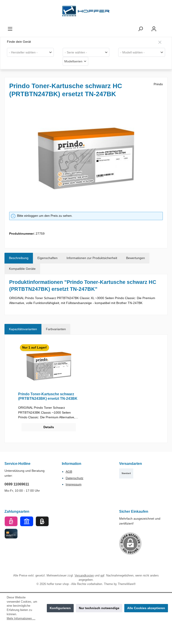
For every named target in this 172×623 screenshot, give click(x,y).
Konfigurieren (60, 608)
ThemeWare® (127, 584)
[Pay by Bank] (26, 521)
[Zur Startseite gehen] (86, 12)
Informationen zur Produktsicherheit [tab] (92, 258)
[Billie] (42, 521)
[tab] (18, 258)
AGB (69, 471)
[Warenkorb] (165, 27)
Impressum (74, 484)
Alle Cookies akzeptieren (146, 608)
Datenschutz (74, 478)
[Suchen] (140, 29)
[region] (86, 158)
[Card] (11, 534)
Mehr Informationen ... (21, 618)
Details (48, 427)
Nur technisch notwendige (99, 608)
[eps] (11, 521)
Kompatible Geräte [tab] (22, 268)
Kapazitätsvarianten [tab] (23, 329)
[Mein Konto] (153, 29)
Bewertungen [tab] (135, 258)
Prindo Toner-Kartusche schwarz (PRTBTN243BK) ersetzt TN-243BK (47, 396)
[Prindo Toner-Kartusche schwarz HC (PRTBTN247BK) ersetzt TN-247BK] (86, 158)
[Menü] (10, 29)
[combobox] (30, 52)
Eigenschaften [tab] (47, 258)
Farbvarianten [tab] (56, 329)
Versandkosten (84, 575)
